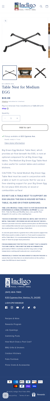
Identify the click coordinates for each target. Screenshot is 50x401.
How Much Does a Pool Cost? (18, 342)
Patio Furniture (11, 359)
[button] (3, 6)
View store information (14, 143)
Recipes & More (12, 318)
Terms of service (25, 395)
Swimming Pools (12, 336)
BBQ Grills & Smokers (14, 347)
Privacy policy (11, 395)
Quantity (5, 113)
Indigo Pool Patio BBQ (21, 391)
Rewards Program (13, 324)
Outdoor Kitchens (13, 353)
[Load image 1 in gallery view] (10, 73)
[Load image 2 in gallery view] (25, 73)
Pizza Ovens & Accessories (17, 365)
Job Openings (11, 330)
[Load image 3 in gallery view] (40, 73)
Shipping (5, 101)
